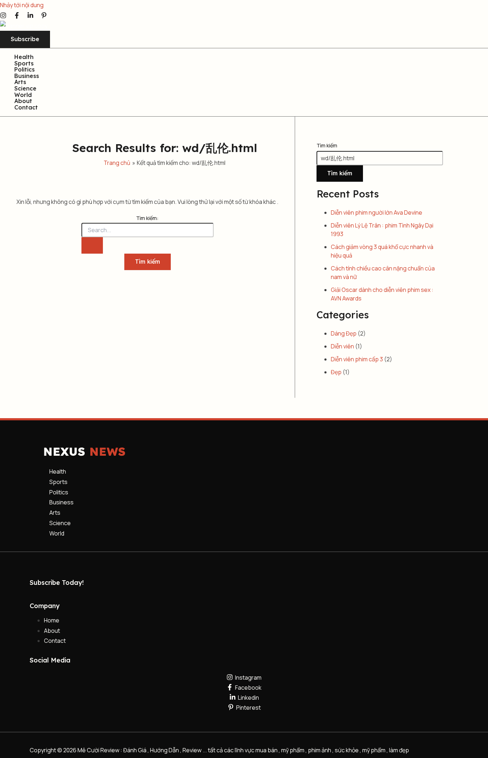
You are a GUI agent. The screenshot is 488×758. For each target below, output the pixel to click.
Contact (26, 107)
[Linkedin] (30, 16)
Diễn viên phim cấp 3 (357, 359)
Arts (20, 82)
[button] (25, 39)
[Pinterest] (44, 16)
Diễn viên (342, 346)
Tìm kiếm (327, 145)
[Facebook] (17, 16)
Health (24, 57)
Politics (24, 70)
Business (26, 76)
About (23, 101)
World (23, 95)
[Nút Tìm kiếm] (92, 245)
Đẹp (336, 372)
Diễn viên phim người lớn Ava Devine (376, 212)
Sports (24, 63)
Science (25, 88)
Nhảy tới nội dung (22, 5)
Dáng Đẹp (344, 333)
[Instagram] (3, 16)
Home (51, 620)
